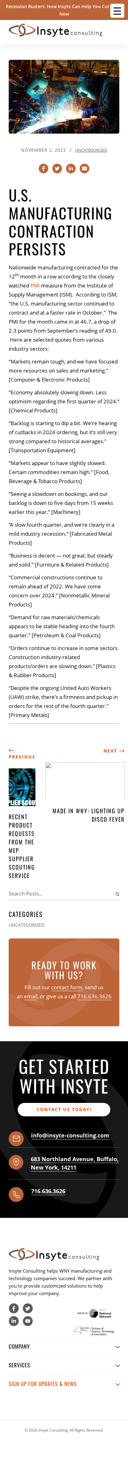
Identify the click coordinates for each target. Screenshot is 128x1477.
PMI (35, 285)
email (30, 996)
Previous (22, 757)
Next (111, 751)
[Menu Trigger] (117, 11)
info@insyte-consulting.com (70, 1135)
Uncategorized (91, 150)
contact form (66, 987)
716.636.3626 (94, 996)
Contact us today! (64, 1109)
